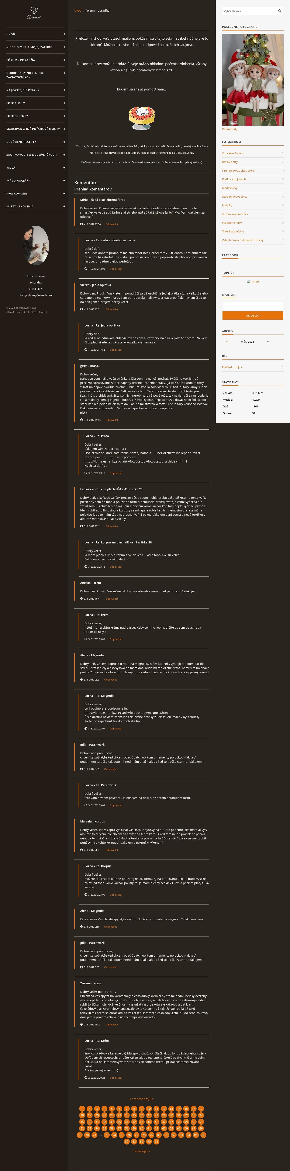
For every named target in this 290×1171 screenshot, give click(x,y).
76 (129, 1135)
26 (141, 1115)
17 (201, 1109)
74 (114, 1135)
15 (186, 1109)
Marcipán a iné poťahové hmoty (33, 129)
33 (193, 1115)
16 (193, 1109)
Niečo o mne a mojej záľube (29, 47)
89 (141, 1141)
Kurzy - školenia (20, 206)
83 (181, 1135)
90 (149, 1141)
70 (87, 1135)
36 (89, 1122)
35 (82, 1122)
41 (126, 1122)
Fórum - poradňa (20, 60)
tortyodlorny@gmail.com (36, 295)
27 (149, 1115)
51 (201, 1122)
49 (186, 1122)
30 (171, 1115)
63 (164, 1128)
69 (79, 1135)
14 (178, 1109)
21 (104, 1115)
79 (151, 1135)
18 (82, 1115)
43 (141, 1122)
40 (119, 1122)
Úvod (10, 34)
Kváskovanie (16, 193)
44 (149, 1122)
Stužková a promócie (235, 214)
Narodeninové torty (234, 197)
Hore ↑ (43, 312)
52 (82, 1128)
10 (149, 1109)
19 (89, 1115)
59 (134, 1128)
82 (173, 1135)
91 (156, 1141)
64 (171, 1128)
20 (97, 1115)
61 (149, 1128)
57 (119, 1128)
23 (119, 1115)
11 (156, 1109)
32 (186, 1115)
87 (126, 1141)
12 (164, 1109)
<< (227, 341)
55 (104, 1128)
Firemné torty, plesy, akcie (238, 170)
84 (188, 1135)
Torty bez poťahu (233, 231)
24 (126, 1115)
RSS (34, 308)
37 (97, 1122)
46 (164, 1122)
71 (94, 1135)
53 (89, 1128)
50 (193, 1122)
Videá (10, 167)
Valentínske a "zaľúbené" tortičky (242, 240)
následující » (142, 1151)
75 (121, 1135)
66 (186, 1128)
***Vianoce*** (18, 180)
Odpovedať (112, 224)
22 (112, 1115)
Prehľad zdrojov (232, 367)
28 (156, 1115)
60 (141, 1128)
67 (193, 1128)
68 (201, 1128)
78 (144, 1135)
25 (134, 1115)
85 (196, 1135)
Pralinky (227, 205)
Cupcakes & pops (233, 153)
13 (171, 1109)
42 (134, 1122)
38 (104, 1122)
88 (134, 1141)
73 (106, 1135)
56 (112, 1128)
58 (126, 1128)
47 (171, 1122)
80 (158, 1135)
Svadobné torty (232, 223)
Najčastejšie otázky (22, 90)
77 (136, 1135)
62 (156, 1128)
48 (178, 1122)
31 (178, 1115)
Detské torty (230, 129)
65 (178, 1128)
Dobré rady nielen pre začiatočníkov (25, 75)
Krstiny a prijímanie (234, 179)
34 (201, 1115)
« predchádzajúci (141, 1099)
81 (166, 1135)
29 (164, 1115)
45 (156, 1122)
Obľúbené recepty (21, 142)
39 (112, 1122)
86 (203, 1135)
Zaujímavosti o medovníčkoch (31, 155)
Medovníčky (230, 188)
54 (97, 1128)
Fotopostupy (17, 116)
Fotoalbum (15, 103)
